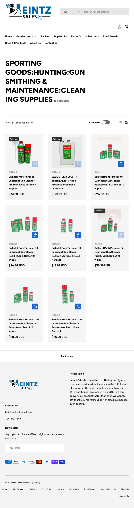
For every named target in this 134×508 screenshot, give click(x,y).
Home (8, 36)
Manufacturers (18, 489)
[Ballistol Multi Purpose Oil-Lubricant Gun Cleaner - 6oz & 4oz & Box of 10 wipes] (24, 295)
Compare (94, 122)
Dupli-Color (60, 36)
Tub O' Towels (110, 36)
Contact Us (51, 42)
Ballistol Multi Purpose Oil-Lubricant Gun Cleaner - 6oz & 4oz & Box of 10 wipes (24, 325)
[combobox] (94, 11)
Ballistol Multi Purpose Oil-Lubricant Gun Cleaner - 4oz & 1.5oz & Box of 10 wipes (24, 253)
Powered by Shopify (31, 482)
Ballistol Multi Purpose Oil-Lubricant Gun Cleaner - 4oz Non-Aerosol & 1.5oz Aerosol (67, 253)
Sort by (9, 122)
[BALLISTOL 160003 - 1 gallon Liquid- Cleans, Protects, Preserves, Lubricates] (67, 152)
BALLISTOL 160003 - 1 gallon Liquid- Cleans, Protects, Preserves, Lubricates (64, 182)
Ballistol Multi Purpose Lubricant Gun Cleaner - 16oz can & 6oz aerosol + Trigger (22, 182)
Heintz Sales (17, 482)
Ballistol (45, 36)
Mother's (76, 36)
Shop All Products (15, 42)
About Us (35, 42)
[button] (126, 26)
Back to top (67, 356)
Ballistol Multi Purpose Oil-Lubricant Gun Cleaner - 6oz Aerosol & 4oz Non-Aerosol (67, 325)
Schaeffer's (92, 36)
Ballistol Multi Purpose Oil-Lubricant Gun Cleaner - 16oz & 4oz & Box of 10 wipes (109, 253)
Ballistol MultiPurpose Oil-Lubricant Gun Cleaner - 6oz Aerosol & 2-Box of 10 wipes (109, 182)
